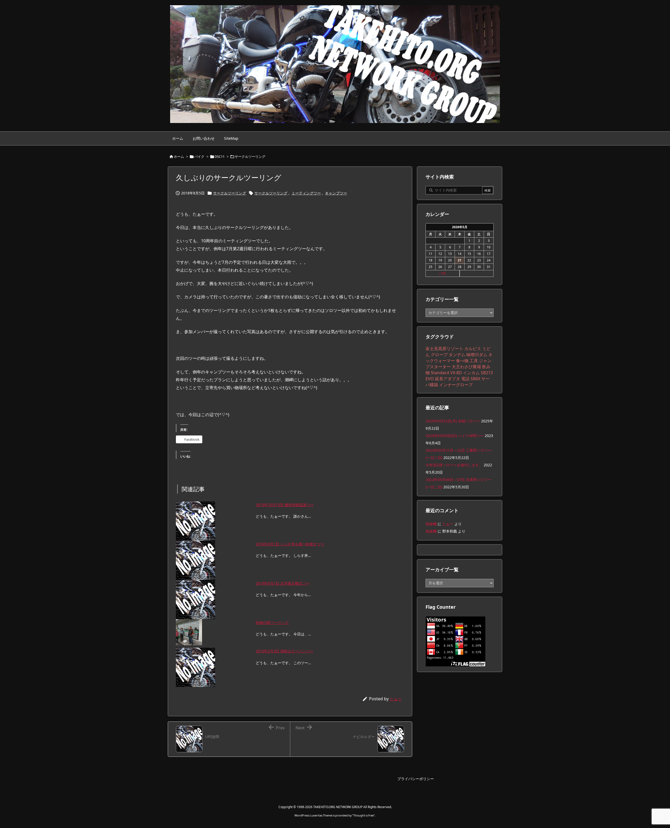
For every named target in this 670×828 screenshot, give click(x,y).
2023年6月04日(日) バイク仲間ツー (455, 435)
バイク (199, 156)
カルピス (472, 348)
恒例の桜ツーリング (272, 622)
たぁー (395, 698)
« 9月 (442, 273)
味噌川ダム (476, 354)
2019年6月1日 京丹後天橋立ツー (283, 583)
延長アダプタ (447, 379)
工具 (474, 360)
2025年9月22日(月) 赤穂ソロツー (453, 420)
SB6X (475, 379)
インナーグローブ (456, 385)
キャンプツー (336, 193)
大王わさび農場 (466, 367)
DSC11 (220, 156)
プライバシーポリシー (415, 778)
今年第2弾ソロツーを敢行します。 (454, 464)
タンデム (457, 354)
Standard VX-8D (446, 373)
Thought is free (363, 815)
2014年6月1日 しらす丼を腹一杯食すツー (290, 543)
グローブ (439, 354)
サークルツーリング (250, 156)
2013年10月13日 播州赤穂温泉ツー (285, 504)
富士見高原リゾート (444, 348)
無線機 (431, 523)
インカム (471, 373)
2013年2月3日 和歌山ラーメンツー (284, 650)
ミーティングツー (306, 193)
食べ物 (462, 360)
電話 (465, 379)
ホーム (179, 156)
